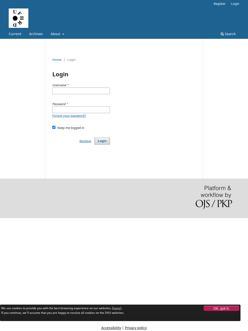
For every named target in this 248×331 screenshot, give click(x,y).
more (116, 308)
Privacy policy (136, 327)
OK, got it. (221, 308)
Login (235, 3)
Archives (36, 34)
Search (230, 34)
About (56, 34)
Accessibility (111, 327)
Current (15, 34)
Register (219, 3)
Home (56, 59)
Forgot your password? (69, 115)
